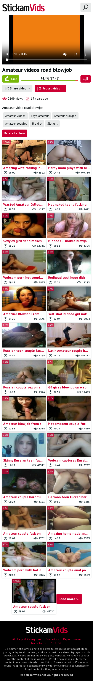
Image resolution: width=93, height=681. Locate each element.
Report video (51, 88)
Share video (18, 88)
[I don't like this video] (85, 79)
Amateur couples (16, 123)
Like (13, 79)
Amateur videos (15, 116)
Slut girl (52, 123)
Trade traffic (38, 643)
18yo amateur (40, 116)
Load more (67, 599)
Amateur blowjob (65, 116)
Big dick (37, 123)
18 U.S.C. (57, 643)
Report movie (72, 639)
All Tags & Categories (26, 639)
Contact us (52, 639)
